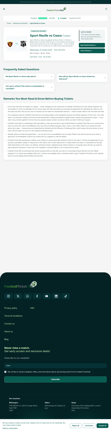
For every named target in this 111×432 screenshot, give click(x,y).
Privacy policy (10, 308)
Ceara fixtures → (86, 51)
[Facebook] (37, 296)
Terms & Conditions (13, 316)
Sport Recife (33, 57)
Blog (6, 339)
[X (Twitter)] (18, 296)
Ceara (40, 57)
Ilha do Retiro (47, 57)
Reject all (75, 426)
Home (9, 23)
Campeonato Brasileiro (20, 23)
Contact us (9, 324)
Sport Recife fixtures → (88, 45)
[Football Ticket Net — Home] (55, 9)
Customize (89, 426)
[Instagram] (8, 296)
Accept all (102, 426)
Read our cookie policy (10, 428)
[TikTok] (66, 296)
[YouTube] (46, 296)
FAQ (32, 308)
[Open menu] (4, 9)
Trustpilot (63, 18)
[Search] (106, 9)
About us (8, 331)
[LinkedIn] (56, 296)
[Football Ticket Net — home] (20, 284)
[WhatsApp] (27, 296)
